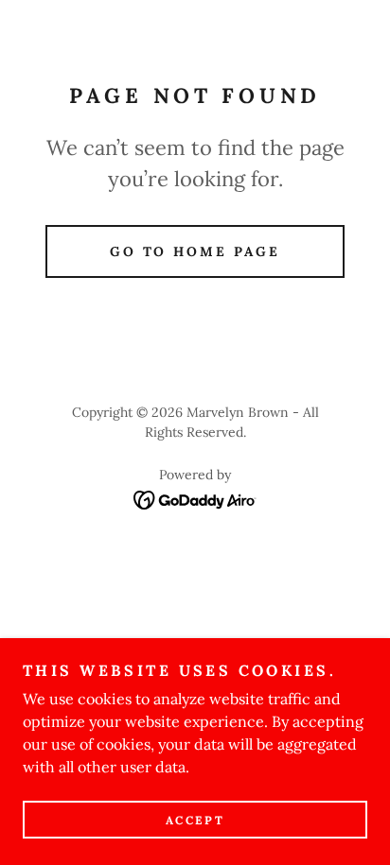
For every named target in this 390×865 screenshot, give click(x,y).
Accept (195, 820)
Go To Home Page (195, 251)
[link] (195, 498)
